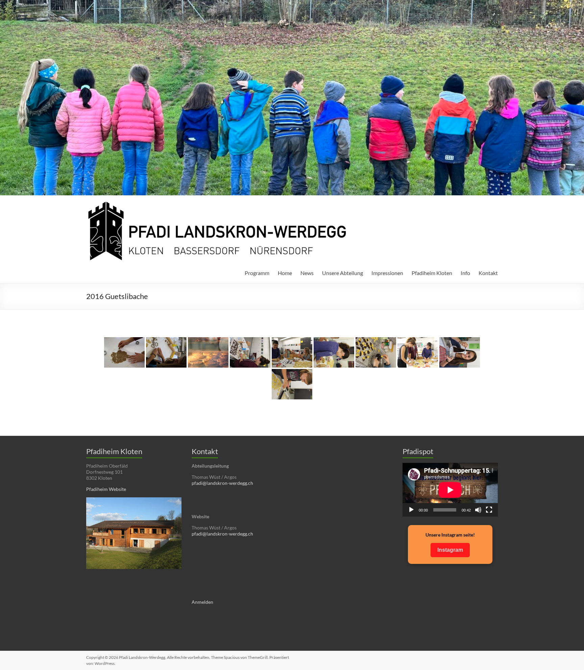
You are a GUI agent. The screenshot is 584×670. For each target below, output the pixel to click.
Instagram (450, 550)
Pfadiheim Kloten (432, 273)
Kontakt (488, 273)
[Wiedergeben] (411, 509)
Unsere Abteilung (342, 273)
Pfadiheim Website (106, 489)
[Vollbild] (489, 509)
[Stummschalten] (478, 509)
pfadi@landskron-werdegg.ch (222, 483)
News (307, 273)
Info (465, 273)
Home (285, 273)
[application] (450, 490)
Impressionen (387, 273)
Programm (257, 273)
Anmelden (202, 602)
